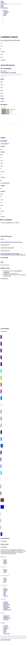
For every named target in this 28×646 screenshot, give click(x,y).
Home (4, 592)
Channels (5, 12)
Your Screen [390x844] (6, 253)
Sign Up (2, 2)
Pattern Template (4, 72)
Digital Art (5, 589)
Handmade (5, 603)
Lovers (5, 580)
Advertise (5, 625)
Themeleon (6, 617)
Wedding (5, 595)
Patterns (5, 562)
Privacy (5, 629)
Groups (5, 579)
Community (6, 11)
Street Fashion (6, 607)
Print (4, 593)
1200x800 (17, 254)
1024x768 (12, 254)
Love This (3, 60)
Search (2, 5)
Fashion (5, 590)
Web (4, 594)
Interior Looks (6, 604)
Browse (5, 10)
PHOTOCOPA (6, 618)
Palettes (5, 561)
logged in (9, 222)
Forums (5, 578)
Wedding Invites (7, 609)
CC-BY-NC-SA (4, 278)
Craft (4, 588)
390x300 (3, 254)
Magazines (5, 605)
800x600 (7, 254)
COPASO (5, 619)
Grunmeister (13, 72)
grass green (4, 141)
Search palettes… (4, 3)
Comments (3, 51)
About (3, 623)
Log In (2, 1)
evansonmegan (7, 68)
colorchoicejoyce (6, 183)
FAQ (4, 632)
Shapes (5, 563)
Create (2, 6)
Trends (5, 14)
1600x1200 (22, 254)
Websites (5, 608)
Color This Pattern (15, 40)
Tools (4, 15)
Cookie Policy (6, 633)
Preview (14, 253)
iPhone (18, 253)
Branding (5, 602)
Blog (4, 582)
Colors (4, 559)
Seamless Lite (6, 615)
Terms (4, 630)
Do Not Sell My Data (5, 639)
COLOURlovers (4, 7)
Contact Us (6, 628)
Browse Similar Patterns (6, 40)
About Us (5, 627)
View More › (4, 331)
